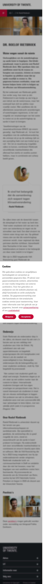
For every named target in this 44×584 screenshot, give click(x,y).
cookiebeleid (13, 310)
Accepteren (26, 317)
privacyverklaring (30, 307)
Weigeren (9, 317)
